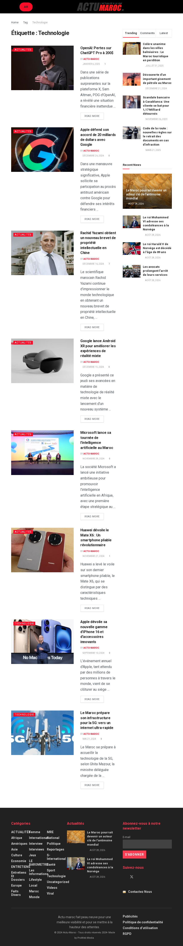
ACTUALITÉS (23, 49)
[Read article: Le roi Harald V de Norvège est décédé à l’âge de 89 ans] (132, 248)
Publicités (130, 916)
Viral (50, 893)
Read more (94, 116)
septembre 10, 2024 (93, 653)
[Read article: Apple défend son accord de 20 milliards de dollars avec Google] (42, 149)
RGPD (127, 934)
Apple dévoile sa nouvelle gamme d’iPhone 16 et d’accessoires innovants (94, 632)
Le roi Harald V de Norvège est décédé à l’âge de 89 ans (157, 248)
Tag (25, 22)
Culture (16, 855)
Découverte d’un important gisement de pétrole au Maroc (157, 78)
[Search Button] (170, 6)
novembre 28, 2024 (93, 458)
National (53, 838)
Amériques (19, 843)
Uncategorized (58, 882)
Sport (51, 870)
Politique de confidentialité (143, 922)
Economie (18, 861)
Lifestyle (35, 879)
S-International (56, 857)
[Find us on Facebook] (124, 877)
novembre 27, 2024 (93, 556)
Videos (52, 887)
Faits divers (16, 893)
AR (26, 6)
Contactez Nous (140, 891)
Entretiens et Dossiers (18, 876)
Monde (34, 897)
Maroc (34, 891)
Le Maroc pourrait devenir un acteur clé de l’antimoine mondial (146, 194)
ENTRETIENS (20, 867)
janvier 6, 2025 (91, 64)
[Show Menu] (13, 6)
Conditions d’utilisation (140, 928)
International (38, 838)
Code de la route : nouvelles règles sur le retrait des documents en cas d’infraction (157, 136)
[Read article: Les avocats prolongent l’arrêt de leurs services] (132, 271)
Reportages (55, 849)
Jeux (32, 855)
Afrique (16, 838)
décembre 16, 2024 (93, 264)
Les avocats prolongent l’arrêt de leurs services (155, 270)
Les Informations (38, 872)
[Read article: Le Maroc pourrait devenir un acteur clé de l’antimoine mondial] (76, 836)
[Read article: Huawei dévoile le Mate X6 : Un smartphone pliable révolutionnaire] (42, 550)
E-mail (126, 837)
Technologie (40, 22)
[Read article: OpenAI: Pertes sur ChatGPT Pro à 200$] (42, 68)
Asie (14, 849)
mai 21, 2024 (89, 739)
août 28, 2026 (136, 204)
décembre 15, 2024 (93, 367)
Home (15, 22)
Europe (16, 885)
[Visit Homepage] (100, 6)
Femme (34, 832)
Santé (51, 864)
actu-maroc (91, 59)
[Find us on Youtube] (139, 877)
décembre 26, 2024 (93, 155)
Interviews (36, 849)
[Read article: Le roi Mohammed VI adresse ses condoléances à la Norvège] (132, 221)
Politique (53, 843)
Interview (35, 843)
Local (33, 885)
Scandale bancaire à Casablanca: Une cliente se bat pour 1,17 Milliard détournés (156, 105)
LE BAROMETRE (38, 862)
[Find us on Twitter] (131, 877)
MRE (50, 832)
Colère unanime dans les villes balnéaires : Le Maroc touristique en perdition (155, 52)
